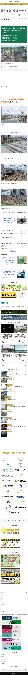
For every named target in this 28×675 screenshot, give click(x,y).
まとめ (2, 595)
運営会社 (2, 659)
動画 (1, 599)
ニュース (2, 590)
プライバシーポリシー (4, 658)
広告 (1, 609)
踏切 (23, 306)
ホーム (2, 588)
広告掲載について (4, 661)
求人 (1, 606)
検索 (25, 365)
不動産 (2, 608)
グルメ (2, 594)
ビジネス (2, 604)
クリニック (2, 601)
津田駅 (13, 306)
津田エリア (7, 306)
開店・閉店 (2, 592)
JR (2, 306)
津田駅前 (18, 306)
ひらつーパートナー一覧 (5, 536)
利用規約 (2, 656)
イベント (2, 602)
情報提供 (2, 654)
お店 (1, 597)
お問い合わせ (3, 611)
